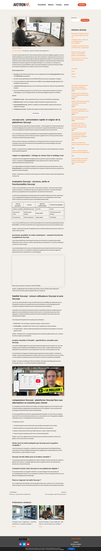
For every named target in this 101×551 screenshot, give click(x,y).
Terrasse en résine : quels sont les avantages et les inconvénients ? (79, 41)
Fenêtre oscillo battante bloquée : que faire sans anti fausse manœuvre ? (80, 103)
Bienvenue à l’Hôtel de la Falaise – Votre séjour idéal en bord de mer (80, 35)
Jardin (66, 5)
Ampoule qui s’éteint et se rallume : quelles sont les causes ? (80, 144)
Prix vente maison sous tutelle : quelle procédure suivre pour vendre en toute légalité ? (79, 160)
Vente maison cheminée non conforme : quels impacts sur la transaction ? (79, 111)
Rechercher (74, 17)
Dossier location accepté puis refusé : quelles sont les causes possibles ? (79, 95)
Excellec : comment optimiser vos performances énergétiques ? (80, 152)
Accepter (71, 548)
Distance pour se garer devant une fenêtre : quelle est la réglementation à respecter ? (79, 87)
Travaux (59, 5)
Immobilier (42, 5)
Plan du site (75, 546)
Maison (51, 5)
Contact (76, 542)
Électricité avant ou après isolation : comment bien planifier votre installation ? (78, 53)
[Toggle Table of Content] (41, 113)
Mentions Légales (76, 544)
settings (62, 549)
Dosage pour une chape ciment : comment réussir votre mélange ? (80, 47)
